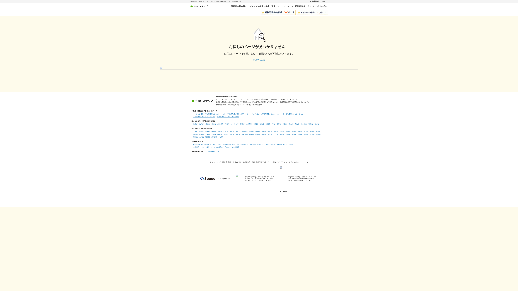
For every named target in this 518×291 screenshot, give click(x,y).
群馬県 (276, 131)
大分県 (201, 137)
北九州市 (304, 124)
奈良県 (238, 134)
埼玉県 (257, 131)
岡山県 (251, 134)
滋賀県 (232, 134)
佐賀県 (312, 134)
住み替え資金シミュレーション (270, 114)
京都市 (285, 124)
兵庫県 (219, 134)
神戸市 (279, 124)
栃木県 (269, 131)
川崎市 (213, 124)
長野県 (288, 131)
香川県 (288, 134)
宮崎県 (207, 137)
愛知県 (318, 131)
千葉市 (227, 124)
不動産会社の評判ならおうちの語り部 (235, 144)
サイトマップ (215, 162)
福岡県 (306, 134)
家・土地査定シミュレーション (293, 114)
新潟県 (294, 131)
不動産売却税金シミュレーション (204, 116)
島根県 (269, 134)
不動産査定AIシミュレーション (215, 114)
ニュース (304, 162)
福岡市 (310, 124)
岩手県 (207, 131)
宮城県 (219, 131)
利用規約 (246, 162)
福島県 (232, 131)
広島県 (257, 134)
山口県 (276, 134)
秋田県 (213, 131)
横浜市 (207, 124)
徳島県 (300, 134)
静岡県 (195, 134)
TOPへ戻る (259, 59)
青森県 (201, 131)
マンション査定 (198, 114)
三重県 (207, 134)
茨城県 (263, 131)
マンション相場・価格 (259, 6)
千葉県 (251, 131)
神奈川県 (245, 131)
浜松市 (262, 124)
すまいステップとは (252, 114)
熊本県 (195, 137)
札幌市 (195, 124)
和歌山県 (245, 134)
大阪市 (268, 124)
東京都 (238, 131)
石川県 (306, 131)
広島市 (297, 124)
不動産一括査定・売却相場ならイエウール (207, 144)
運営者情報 (226, 162)
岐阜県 (201, 134)
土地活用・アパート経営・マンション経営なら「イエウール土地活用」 (217, 147)
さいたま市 (234, 124)
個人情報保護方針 (259, 162)
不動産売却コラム (303, 6)
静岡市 (256, 124)
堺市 (273, 124)
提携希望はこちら (319, 1)
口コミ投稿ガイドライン (277, 162)
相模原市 (220, 124)
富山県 (300, 131)
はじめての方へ (320, 6)
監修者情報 (237, 162)
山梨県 (282, 131)
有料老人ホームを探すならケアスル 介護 (279, 144)
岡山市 (291, 124)
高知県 (294, 134)
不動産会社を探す (239, 6)
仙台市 (201, 124)
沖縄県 (221, 137)
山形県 (226, 131)
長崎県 (318, 134)
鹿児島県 (214, 137)
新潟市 (242, 124)
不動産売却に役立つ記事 (235, 114)
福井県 (312, 131)
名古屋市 (249, 124)
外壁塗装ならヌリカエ (257, 144)
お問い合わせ (294, 162)
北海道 (195, 131)
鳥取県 (263, 134)
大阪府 (213, 134)
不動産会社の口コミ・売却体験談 (228, 116)
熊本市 (316, 124)
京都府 (226, 134)
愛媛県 (282, 134)
